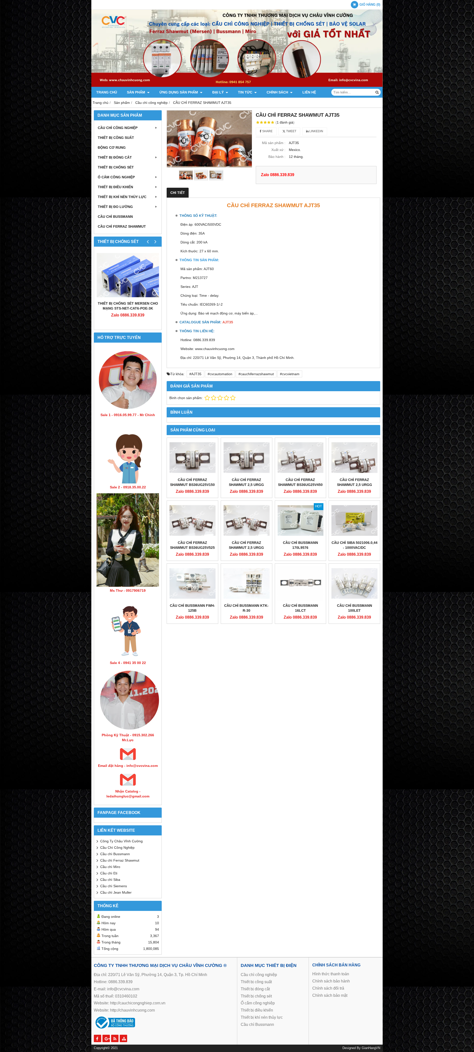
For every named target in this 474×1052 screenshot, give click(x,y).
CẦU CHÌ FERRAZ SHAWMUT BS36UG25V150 (192, 482)
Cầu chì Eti (108, 873)
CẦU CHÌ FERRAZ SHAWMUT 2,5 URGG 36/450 (354, 485)
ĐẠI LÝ (218, 92)
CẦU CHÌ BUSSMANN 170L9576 (300, 545)
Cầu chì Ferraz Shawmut (119, 860)
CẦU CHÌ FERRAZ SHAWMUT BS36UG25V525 (192, 545)
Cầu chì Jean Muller (116, 892)
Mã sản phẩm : (273, 143)
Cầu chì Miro (110, 867)
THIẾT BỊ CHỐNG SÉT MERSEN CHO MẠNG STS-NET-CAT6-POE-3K (128, 305)
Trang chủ (106, 92)
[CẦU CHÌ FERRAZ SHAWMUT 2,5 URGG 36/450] (354, 457)
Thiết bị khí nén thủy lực (122, 197)
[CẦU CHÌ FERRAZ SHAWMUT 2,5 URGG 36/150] (246, 457)
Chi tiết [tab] (177, 193)
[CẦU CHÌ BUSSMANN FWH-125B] (192, 583)
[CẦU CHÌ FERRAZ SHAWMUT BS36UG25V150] (192, 457)
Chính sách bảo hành (331, 981)
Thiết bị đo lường (115, 207)
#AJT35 (195, 374)
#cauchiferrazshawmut (256, 374)
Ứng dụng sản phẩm (179, 92)
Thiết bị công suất (116, 138)
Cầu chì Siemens (113, 886)
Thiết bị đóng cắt (115, 157)
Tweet (290, 131)
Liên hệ (309, 92)
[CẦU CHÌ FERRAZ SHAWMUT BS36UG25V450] (300, 457)
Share (267, 131)
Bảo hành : (276, 157)
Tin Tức (245, 92)
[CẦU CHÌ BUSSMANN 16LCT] (300, 583)
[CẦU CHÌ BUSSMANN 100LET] (354, 583)
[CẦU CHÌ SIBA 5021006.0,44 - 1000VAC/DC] (354, 520)
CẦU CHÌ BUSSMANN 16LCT (300, 608)
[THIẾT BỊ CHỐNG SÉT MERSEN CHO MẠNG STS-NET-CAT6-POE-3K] (128, 275)
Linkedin (316, 131)
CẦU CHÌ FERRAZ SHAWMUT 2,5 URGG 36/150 (246, 485)
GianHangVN (371, 1048)
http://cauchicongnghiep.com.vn (137, 1003)
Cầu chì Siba (110, 880)
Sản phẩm (136, 92)
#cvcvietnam (289, 374)
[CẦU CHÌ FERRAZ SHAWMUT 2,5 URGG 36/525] (246, 520)
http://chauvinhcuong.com (132, 1010)
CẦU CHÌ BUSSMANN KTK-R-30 (246, 608)
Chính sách (278, 92)
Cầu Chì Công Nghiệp (117, 847)
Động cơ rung (112, 147)
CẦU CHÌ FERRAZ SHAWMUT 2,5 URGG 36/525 (246, 547)
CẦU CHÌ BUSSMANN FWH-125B (192, 608)
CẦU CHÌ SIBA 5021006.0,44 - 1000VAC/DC (354, 545)
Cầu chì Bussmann (115, 217)
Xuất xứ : (278, 150)
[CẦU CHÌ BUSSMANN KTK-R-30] (246, 583)
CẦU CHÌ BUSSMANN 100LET (354, 608)
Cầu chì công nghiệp (118, 128)
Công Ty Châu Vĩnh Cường (121, 841)
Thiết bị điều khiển (115, 187)
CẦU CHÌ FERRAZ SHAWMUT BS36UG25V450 (300, 482)
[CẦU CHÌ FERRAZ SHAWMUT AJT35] (209, 139)
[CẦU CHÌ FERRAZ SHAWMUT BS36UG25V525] (192, 520)
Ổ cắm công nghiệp (258, 1003)
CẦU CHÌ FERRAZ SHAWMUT (122, 226)
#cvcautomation (220, 374)
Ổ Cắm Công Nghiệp (116, 177)
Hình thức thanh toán (330, 974)
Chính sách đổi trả (328, 988)
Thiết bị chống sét (116, 167)
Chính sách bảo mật (329, 995)
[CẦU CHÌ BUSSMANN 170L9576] (300, 520)
